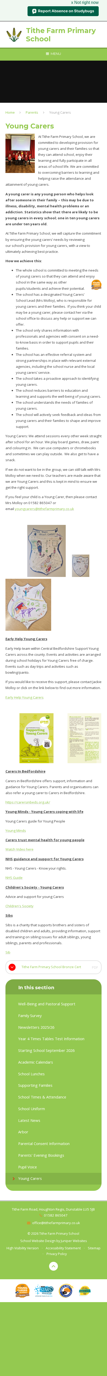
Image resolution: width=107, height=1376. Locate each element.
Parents (32, 112)
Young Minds (15, 830)
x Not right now (85, 2)
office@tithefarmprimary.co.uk (56, 1222)
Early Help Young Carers (24, 697)
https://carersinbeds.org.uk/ (27, 802)
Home (10, 112)
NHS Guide (14, 877)
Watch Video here (19, 849)
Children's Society (19, 906)
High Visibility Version (22, 1248)
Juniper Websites (74, 1241)
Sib (7, 952)
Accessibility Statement (63, 1248)
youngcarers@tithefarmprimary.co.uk (44, 508)
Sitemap (94, 1248)
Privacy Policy (56, 1254)
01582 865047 (56, 1215)
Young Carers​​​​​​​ (60, 112)
